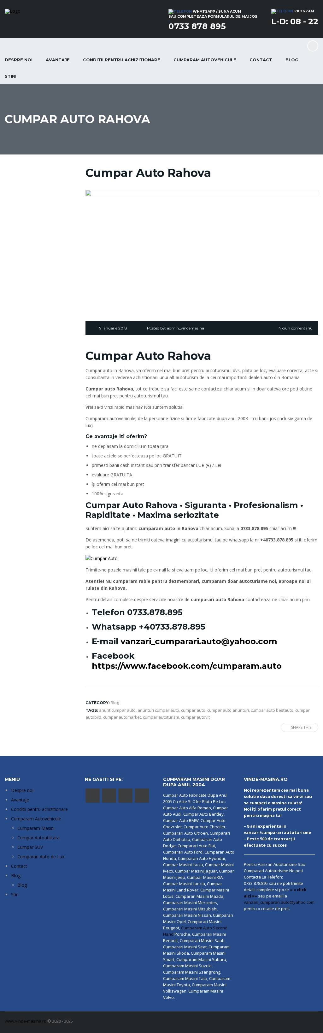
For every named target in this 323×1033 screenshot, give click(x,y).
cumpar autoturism (161, 717)
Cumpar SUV (30, 847)
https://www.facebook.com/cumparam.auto (187, 666)
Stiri (15, 894)
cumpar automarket (122, 717)
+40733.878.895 (172, 627)
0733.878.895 (155, 612)
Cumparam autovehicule (204, 59)
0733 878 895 (197, 26)
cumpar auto (193, 710)
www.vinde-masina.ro (25, 1021)
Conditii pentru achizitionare (121, 59)
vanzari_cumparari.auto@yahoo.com (198, 641)
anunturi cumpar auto (158, 710)
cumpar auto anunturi (228, 710)
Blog (291, 59)
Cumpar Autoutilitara (38, 838)
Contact (261, 59)
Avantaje (58, 59)
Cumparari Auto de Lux (40, 857)
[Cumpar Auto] (101, 558)
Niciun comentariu (296, 328)
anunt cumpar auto (117, 710)
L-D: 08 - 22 (294, 21)
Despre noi (22, 790)
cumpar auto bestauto (272, 710)
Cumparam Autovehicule (36, 819)
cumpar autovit (195, 717)
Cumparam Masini (36, 828)
